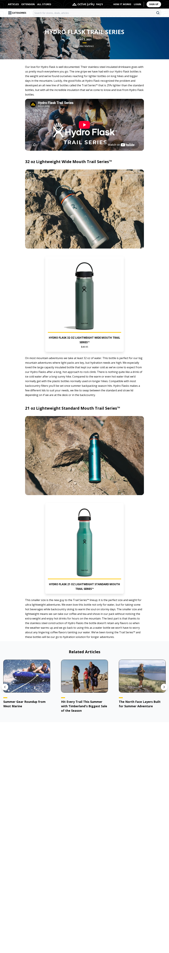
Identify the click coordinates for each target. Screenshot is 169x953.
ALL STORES (44, 4)
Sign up (153, 4)
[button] (84, 304)
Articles (13, 4)
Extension (28, 4)
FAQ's (99, 4)
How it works (122, 4)
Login (137, 4)
